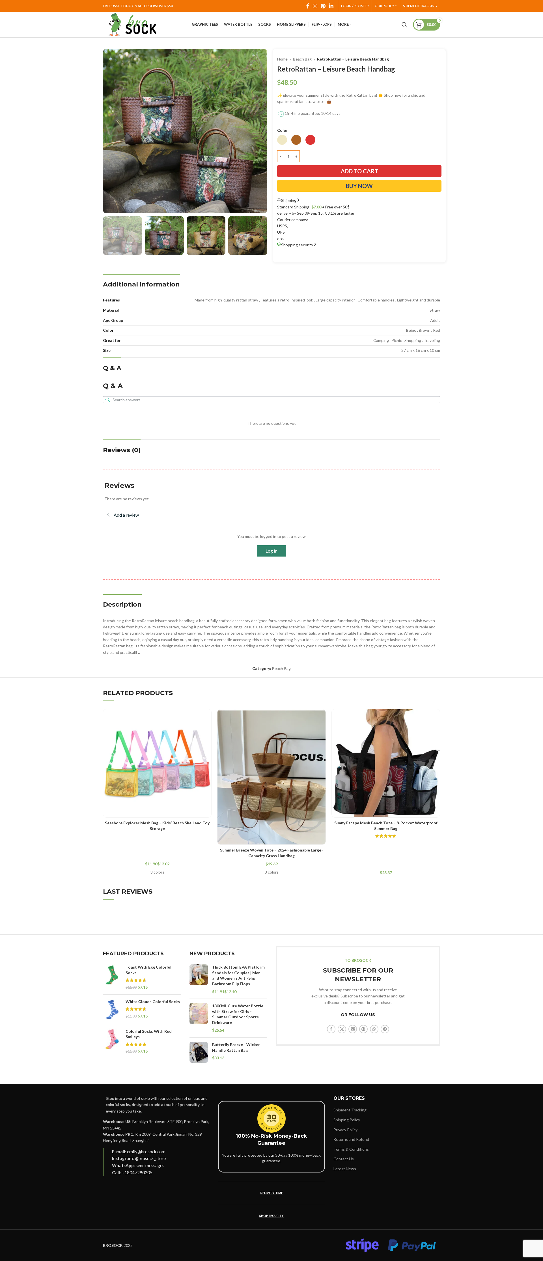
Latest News (344, 1168)
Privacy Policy (345, 1129)
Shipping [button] (288, 200)
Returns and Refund (351, 1139)
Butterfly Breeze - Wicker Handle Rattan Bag (236, 1047)
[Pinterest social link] (323, 6)
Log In (271, 550)
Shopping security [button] (297, 244)
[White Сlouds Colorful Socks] (112, 1009)
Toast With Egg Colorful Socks (148, 970)
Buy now (359, 185)
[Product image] (157, 763)
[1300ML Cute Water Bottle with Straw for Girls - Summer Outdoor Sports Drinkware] (198, 1018)
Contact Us (343, 1158)
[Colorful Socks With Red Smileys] (112, 1041)
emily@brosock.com (146, 1151)
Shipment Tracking (350, 1109)
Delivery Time (271, 1193)
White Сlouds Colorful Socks (153, 1001)
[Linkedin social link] (331, 6)
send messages (150, 1165)
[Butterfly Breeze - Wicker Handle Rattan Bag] (198, 1052)
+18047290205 (137, 1172)
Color (282, 130)
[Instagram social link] (315, 6)
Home (282, 59)
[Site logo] (132, 24)
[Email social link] (352, 1029)
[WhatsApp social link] (374, 1029)
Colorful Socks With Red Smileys (149, 1034)
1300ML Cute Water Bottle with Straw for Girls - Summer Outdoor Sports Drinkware (237, 1014)
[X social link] (342, 1029)
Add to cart (359, 171)
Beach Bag (303, 59)
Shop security (271, 1215)
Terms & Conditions (351, 1149)
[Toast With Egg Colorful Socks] (112, 977)
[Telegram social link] (385, 1029)
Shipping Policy (346, 1119)
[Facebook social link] (308, 6)
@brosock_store (150, 1158)
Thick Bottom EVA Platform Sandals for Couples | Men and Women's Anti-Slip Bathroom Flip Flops (238, 975)
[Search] (404, 24)
